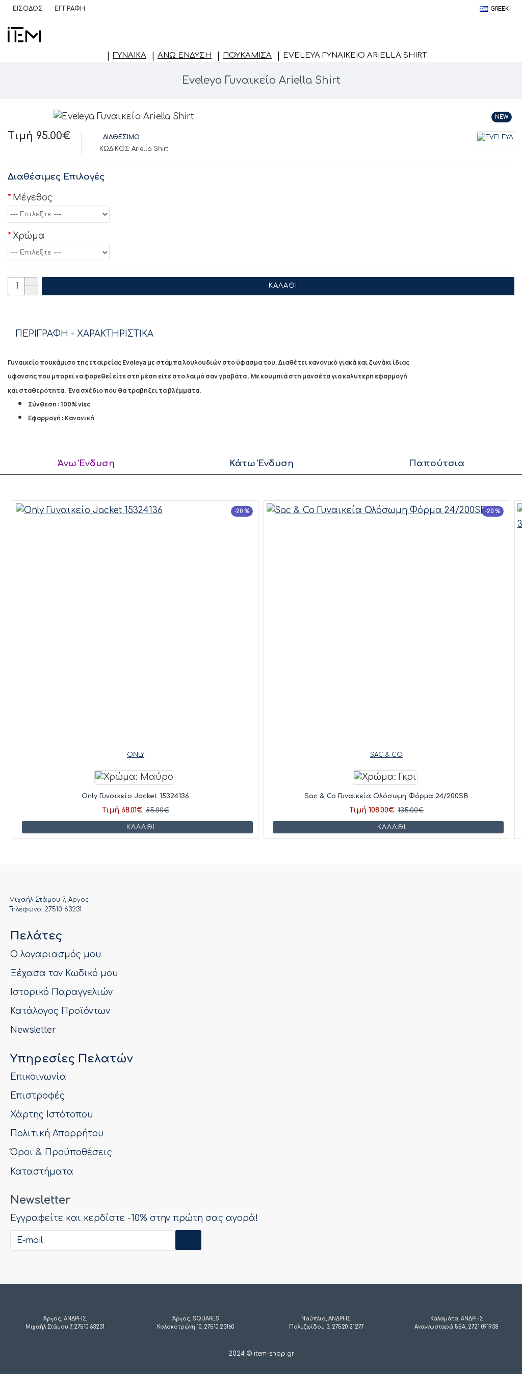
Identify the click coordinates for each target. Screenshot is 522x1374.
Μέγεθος (33, 197)
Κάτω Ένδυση (261, 463)
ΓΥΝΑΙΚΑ (129, 55)
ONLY (135, 754)
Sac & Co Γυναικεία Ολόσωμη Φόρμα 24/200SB (386, 796)
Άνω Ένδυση (185, 55)
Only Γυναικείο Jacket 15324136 (135, 796)
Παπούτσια (436, 463)
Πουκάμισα (247, 55)
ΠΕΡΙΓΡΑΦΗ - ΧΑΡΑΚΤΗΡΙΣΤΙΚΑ (84, 334)
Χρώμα (29, 236)
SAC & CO (386, 754)
